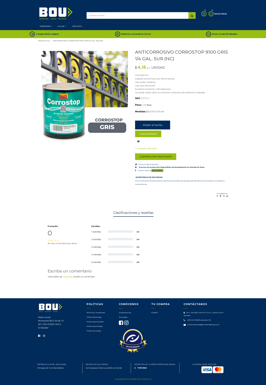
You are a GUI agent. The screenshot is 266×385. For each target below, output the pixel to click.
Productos (43, 41)
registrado (68, 276)
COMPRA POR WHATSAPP (156, 156)
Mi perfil (154, 313)
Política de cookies (94, 331)
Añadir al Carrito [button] (152, 124)
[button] (138, 141)
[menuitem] (46, 26)
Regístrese (220, 14)
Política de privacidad (95, 322)
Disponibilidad (148, 133)
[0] (203, 13)
